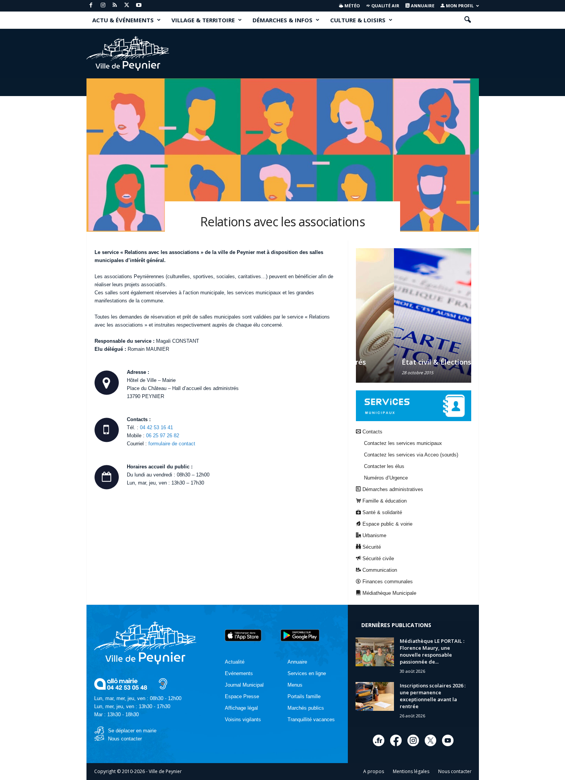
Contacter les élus (384, 466)
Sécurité (371, 547)
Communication (379, 570)
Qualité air (384, 5)
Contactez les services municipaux (403, 443)
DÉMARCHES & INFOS (282, 20)
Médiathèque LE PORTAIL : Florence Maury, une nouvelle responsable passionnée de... (432, 651)
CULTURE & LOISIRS (358, 20)
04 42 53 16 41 (156, 427)
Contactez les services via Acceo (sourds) (411, 455)
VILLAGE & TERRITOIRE (203, 20)
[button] (467, 20)
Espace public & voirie (386, 524)
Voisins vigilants (243, 719)
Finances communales (387, 581)
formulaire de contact (171, 443)
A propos (373, 771)
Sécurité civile (377, 558)
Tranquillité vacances (311, 719)
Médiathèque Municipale (388, 593)
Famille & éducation (384, 501)
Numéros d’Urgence (386, 478)
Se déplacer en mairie (132, 731)
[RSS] (115, 5)
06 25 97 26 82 (162, 435)
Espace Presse (242, 696)
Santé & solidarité (381, 512)
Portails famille (304, 696)
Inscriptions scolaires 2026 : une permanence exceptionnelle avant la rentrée (432, 696)
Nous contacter (125, 739)
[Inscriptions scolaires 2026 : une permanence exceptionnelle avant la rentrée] (375, 696)
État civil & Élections (398, 362)
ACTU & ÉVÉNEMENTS (123, 20)
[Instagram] (103, 5)
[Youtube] (138, 5)
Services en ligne (306, 673)
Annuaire (422, 5)
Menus (294, 685)
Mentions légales (411, 771)
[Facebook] (91, 5)
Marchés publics (305, 708)
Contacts (371, 432)
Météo (351, 5)
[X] (126, 5)
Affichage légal (241, 708)
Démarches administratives (392, 489)
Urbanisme (373, 535)
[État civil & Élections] (413, 315)
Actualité (234, 662)
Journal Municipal (244, 685)
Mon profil (459, 5)
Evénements (239, 673)
